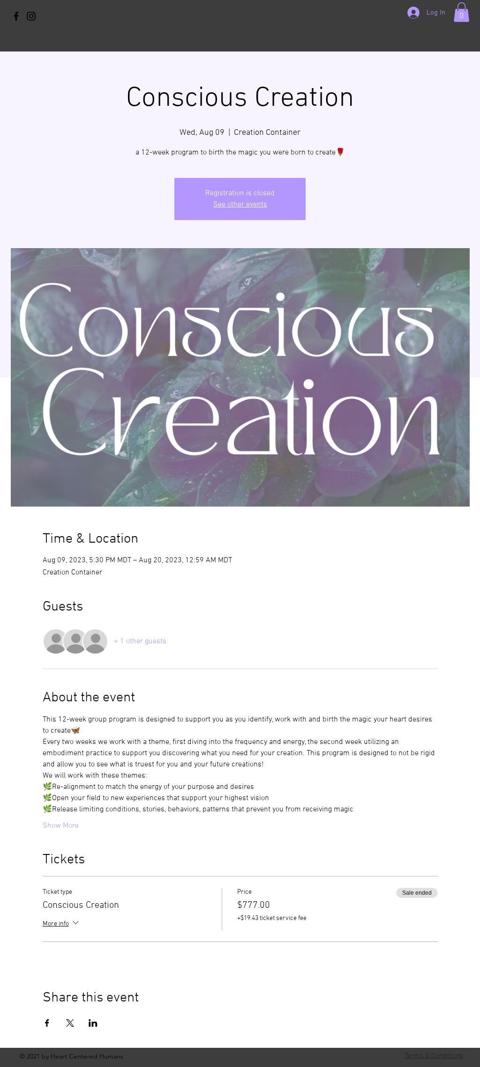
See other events (240, 204)
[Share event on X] (70, 1023)
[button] (461, 12)
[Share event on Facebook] (47, 1023)
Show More (61, 826)
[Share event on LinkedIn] (93, 1023)
